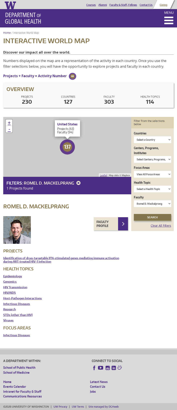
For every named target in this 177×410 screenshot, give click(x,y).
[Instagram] (107, 367)
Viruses (8, 320)
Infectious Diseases (16, 304)
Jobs (93, 391)
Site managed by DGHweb (103, 406)
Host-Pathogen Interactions (22, 298)
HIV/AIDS (9, 292)
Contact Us (146, 5)
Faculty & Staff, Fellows (123, 5)
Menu (169, 12)
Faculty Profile (102, 224)
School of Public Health (19, 367)
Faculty (139, 197)
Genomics (10, 281)
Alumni (102, 5)
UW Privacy (60, 406)
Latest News (99, 382)
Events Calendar (14, 386)
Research (9, 309)
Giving (163, 5)
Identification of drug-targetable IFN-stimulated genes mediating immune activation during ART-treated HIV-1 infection (61, 260)
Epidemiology (12, 276)
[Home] (23, 18)
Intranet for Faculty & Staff (22, 391)
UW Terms (78, 406)
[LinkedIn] (113, 367)
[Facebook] (94, 367)
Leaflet (103, 175)
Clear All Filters (161, 225)
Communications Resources (22, 396)
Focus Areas (142, 167)
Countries (140, 133)
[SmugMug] (120, 368)
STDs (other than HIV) (18, 315)
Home (7, 33)
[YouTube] (101, 367)
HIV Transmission (15, 287)
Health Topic (142, 182)
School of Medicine (16, 372)
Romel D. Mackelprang (49, 182)
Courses (91, 5)
